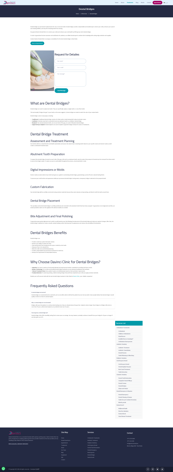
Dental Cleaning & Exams (125, 397)
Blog (62, 452)
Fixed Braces (121, 336)
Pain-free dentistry (123, 411)
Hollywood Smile (122, 408)
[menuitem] (165, 2)
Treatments (64, 445)
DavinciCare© (120, 405)
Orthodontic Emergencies (125, 341)
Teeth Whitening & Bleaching (126, 355)
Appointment (64, 442)
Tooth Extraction (122, 372)
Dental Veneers (122, 353)
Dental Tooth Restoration (125, 378)
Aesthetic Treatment (123, 347)
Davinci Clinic (76, 276)
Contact (63, 459)
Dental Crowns (122, 383)
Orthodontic (121, 331)
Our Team (63, 450)
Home (77, 13)
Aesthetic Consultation (124, 350)
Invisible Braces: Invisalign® (125, 339)
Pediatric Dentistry (122, 358)
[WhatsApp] (3, 468)
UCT (38, 469)
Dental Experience (65, 440)
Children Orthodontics (124, 333)
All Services (84, 13)
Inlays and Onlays (123, 388)
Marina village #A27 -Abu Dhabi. (134, 446)
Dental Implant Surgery (124, 366)
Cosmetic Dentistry (122, 374)
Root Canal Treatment (124, 369)
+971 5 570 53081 (131, 438)
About (62, 447)
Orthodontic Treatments (123, 327)
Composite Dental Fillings (125, 380)
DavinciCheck (122, 413)
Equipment (64, 455)
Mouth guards (122, 402)
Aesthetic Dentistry (122, 344)
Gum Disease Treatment (124, 416)
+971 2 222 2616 (130, 441)
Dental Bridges (122, 386)
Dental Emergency (123, 394)
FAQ (62, 457)
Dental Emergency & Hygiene (124, 391)
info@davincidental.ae (132, 443)
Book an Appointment (37, 43)
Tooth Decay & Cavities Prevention (127, 399)
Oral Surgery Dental (122, 360)
